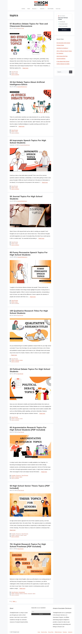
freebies (13, 535)
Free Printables (51, 8)
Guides (28, 8)
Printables (13, 475)
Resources (34, 8)
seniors (21, 535)
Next (15, 601)
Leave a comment (15, 74)
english (12, 593)
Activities (23, 8)
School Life (42, 8)
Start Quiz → (64, 29)
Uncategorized (22, 592)
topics (16, 73)
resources (17, 360)
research (17, 476)
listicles (13, 73)
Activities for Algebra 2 (62, 48)
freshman (17, 593)
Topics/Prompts (14, 71)
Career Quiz (58, 8)
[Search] (70, 71)
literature (25, 593)
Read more (25, 68)
